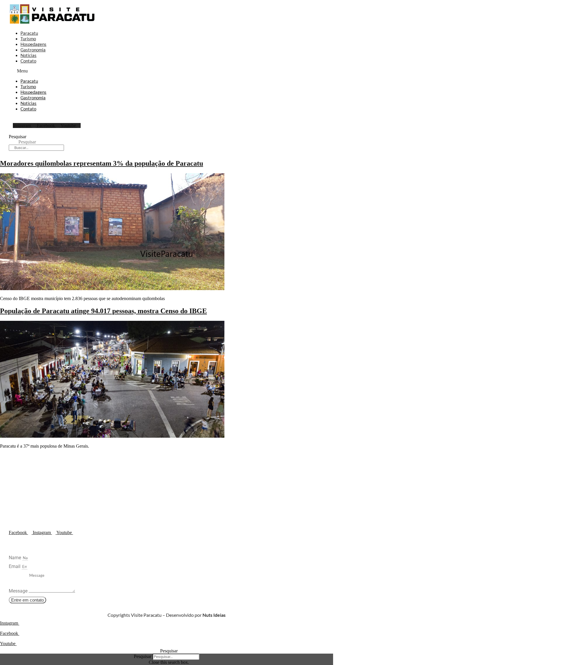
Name (15, 557)
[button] (163, 71)
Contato (28, 60)
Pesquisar (17, 136)
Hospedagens (33, 44)
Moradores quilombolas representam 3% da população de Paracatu (101, 163)
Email (15, 566)
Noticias (28, 55)
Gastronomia (33, 49)
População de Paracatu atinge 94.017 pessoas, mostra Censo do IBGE (103, 311)
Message (19, 591)
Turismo (28, 38)
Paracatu (29, 33)
